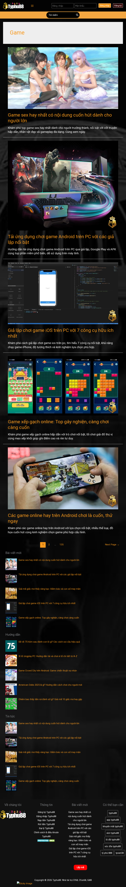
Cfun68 (82, 880)
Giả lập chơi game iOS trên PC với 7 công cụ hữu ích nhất (80, 852)
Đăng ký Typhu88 (46, 812)
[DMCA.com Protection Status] (46, 840)
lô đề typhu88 (113, 839)
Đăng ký (118, 5)
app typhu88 (113, 819)
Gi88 (89, 880)
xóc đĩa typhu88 (113, 846)
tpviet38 (120, 853)
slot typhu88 (112, 833)
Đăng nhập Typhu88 (46, 816)
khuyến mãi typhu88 (113, 826)
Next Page (112, 544)
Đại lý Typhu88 (46, 828)
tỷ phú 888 (107, 853)
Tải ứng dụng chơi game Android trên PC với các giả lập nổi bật (80, 828)
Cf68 (75, 880)
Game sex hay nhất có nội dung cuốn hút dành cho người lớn (79, 816)
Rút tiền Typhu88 (46, 824)
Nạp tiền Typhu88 (46, 820)
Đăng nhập (105, 5)
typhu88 (113, 813)
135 (61, 544)
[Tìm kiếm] (77, 15)
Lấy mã (80, 867)
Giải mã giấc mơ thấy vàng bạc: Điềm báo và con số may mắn (79, 840)
